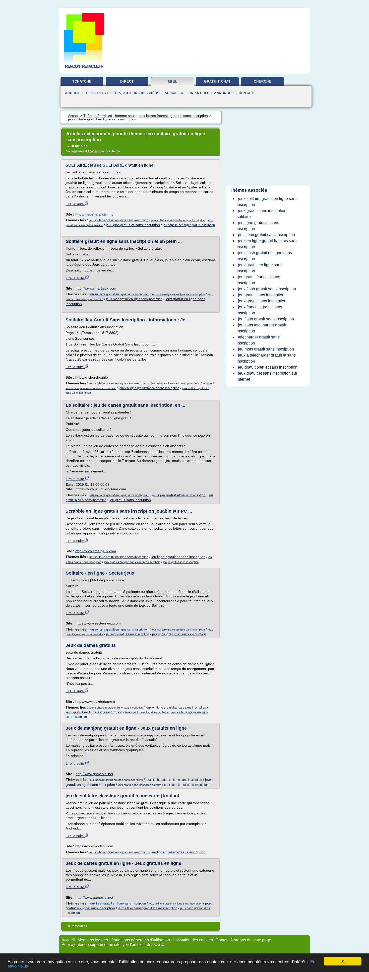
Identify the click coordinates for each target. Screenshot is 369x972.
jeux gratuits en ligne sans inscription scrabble (132, 562)
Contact (247, 93)
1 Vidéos (94, 151)
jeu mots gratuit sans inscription (127, 634)
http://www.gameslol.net (94, 774)
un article (199, 93)
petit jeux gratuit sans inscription (266, 235)
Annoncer (224, 93)
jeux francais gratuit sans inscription (259, 310)
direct (127, 81)
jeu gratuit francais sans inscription (258, 280)
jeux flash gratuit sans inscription (186, 785)
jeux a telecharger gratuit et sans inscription (147, 908)
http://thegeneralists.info (94, 214)
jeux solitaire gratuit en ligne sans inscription (178, 220)
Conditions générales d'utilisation (140, 940)
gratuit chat (217, 81)
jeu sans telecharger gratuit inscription (189, 225)
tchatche (82, 81)
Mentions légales (93, 940)
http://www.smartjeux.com (96, 288)
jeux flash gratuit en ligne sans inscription (134, 299)
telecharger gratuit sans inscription (258, 340)
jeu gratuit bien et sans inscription (267, 367)
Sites (116, 93)
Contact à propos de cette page (243, 940)
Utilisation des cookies (193, 940)
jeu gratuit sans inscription (130, 500)
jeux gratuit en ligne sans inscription (94, 712)
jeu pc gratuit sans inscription (181, 562)
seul (172, 82)
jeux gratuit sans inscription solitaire (146, 712)
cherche (262, 81)
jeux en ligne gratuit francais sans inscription (149, 388)
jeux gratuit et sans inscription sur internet (267, 376)
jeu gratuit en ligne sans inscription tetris (175, 383)
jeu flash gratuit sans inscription (266, 319)
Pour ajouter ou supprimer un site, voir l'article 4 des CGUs (113, 944)
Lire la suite (75, 204)
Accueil (72, 93)
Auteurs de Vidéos (141, 93)
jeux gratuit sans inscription (262, 301)
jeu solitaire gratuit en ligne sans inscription (118, 220)
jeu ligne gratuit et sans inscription (133, 225)
